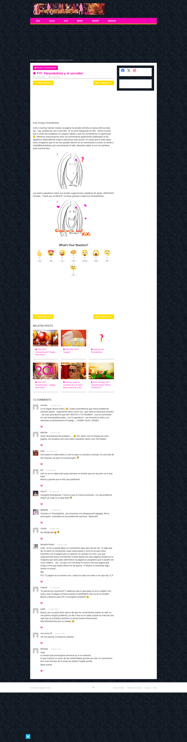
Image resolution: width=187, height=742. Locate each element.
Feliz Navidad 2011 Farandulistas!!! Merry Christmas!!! (101, 385)
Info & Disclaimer (118, 688)
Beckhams (112, 20)
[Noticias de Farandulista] (101, 338)
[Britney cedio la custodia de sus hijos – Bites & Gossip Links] (73, 371)
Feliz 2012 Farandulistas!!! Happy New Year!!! (45, 352)
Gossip (52, 20)
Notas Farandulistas (46, 67)
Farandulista (34, 688)
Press (155, 688)
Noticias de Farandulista (97, 350)
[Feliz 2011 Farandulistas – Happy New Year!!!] (45, 371)
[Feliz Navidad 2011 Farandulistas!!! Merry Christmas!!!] (101, 371)
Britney (80, 20)
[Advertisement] (93, 42)
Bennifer (95, 20)
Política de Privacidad (134, 688)
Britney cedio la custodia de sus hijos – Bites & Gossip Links (73, 385)
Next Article (102, 83)
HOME (38, 20)
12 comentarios (55, 77)
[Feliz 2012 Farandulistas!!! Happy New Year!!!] (45, 338)
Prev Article (44, 83)
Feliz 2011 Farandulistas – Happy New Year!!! (45, 385)
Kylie (66, 20)
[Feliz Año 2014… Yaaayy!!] (73, 338)
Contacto (147, 688)
